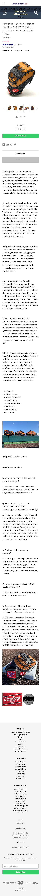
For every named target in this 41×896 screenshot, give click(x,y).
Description (20, 154)
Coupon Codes (20, 742)
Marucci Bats (21, 796)
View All (20, 813)
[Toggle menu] (3, 3)
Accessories (20, 776)
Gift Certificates (20, 751)
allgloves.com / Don (13, 609)
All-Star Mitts (21, 801)
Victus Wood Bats (20, 794)
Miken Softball (20, 803)
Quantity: (20, 125)
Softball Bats (20, 771)
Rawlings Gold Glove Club (20, 732)
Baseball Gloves (20, 762)
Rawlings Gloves (21, 792)
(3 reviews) (18, 45)
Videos (20, 744)
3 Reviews (20, 160)
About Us (20, 17)
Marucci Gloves (20, 799)
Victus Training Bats (20, 806)
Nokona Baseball (20, 808)
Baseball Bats (20, 767)
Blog (20, 739)
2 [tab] (20, 117)
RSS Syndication (21, 746)
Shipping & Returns (20, 749)
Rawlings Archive (20, 735)
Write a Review (7, 47)
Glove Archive (20, 778)
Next (37, 108)
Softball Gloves (20, 769)
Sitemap (20, 737)
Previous (4, 108)
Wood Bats (21, 774)
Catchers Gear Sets (20, 810)
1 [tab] (17, 117)
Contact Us (20, 828)
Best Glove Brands (20, 789)
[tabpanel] (9, 108)
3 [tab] (24, 117)
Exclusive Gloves (20, 764)
